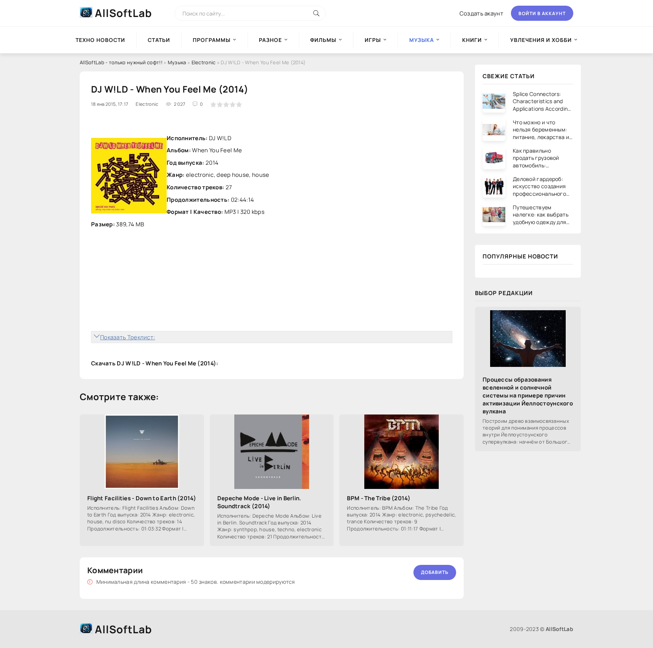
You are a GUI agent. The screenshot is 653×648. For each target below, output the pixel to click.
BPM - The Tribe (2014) (378, 498)
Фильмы (323, 39)
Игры (373, 39)
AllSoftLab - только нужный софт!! (121, 62)
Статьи (159, 39)
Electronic (204, 62)
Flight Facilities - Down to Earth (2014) (141, 498)
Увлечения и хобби (541, 39)
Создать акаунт (481, 13)
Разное (270, 39)
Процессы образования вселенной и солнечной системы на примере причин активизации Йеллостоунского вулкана (528, 395)
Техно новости (100, 39)
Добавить (435, 572)
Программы (212, 39)
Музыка (177, 62)
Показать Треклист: (127, 337)
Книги (472, 39)
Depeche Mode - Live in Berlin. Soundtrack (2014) (259, 502)
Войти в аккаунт (542, 13)
